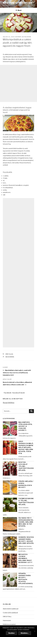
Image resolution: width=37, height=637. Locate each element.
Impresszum (7, 620)
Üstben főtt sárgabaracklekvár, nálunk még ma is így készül (26, 522)
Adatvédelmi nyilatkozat (10, 609)
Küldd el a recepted (9, 624)
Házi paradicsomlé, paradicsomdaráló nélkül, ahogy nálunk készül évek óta (26, 447)
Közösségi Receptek (17, 2)
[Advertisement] (18, 83)
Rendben (11, 633)
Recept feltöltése (8, 402)
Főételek (9, 354)
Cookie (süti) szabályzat (10, 613)
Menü (19, 10)
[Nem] (35, 631)
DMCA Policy (7, 616)
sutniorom (26, 36)
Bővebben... (25, 633)
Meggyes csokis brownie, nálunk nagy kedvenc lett (25, 558)
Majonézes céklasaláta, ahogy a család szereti (25, 426)
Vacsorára (10, 356)
